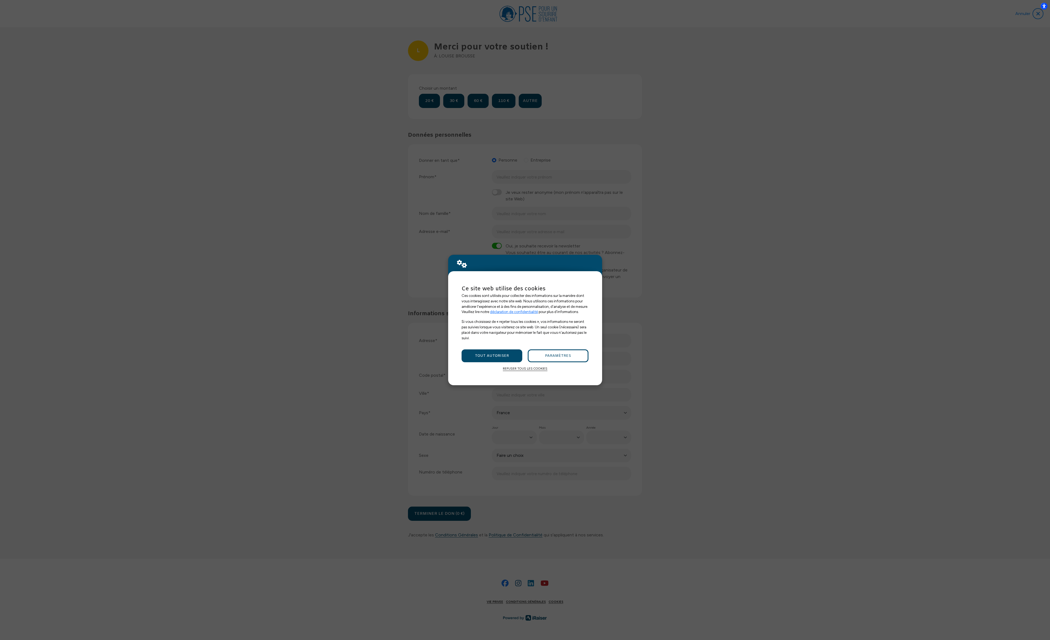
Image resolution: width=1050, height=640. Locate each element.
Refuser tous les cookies (525, 368)
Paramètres (558, 355)
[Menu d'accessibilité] (1044, 6)
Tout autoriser (492, 355)
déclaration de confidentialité (514, 311)
